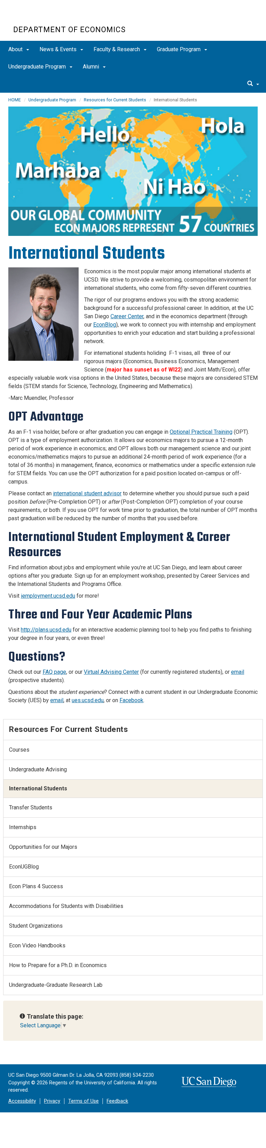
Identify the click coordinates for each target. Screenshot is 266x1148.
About (16, 49)
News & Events (58, 49)
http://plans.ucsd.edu (46, 629)
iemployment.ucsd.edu (48, 596)
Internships (22, 827)
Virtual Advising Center (111, 672)
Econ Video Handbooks (37, 945)
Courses (19, 749)
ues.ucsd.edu (88, 700)
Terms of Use (83, 1101)
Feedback (117, 1101)
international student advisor (87, 493)
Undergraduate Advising (38, 769)
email (237, 672)
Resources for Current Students (115, 99)
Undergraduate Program (37, 66)
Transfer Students (30, 807)
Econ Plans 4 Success (36, 886)
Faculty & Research (117, 49)
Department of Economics (69, 29)
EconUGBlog (24, 866)
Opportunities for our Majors (43, 847)
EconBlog (104, 324)
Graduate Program (179, 49)
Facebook (131, 700)
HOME (14, 99)
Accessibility (22, 1101)
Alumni (91, 66)
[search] (253, 84)
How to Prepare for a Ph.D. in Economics (58, 965)
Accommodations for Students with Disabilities (66, 906)
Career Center (126, 316)
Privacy (52, 1101)
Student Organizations (36, 925)
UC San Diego (52, 17)
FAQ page (54, 672)
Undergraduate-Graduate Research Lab (56, 985)
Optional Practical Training (201, 432)
